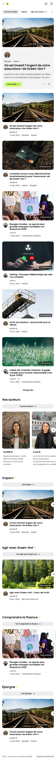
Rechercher (46, 3)
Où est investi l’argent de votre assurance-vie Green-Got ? (27, 67)
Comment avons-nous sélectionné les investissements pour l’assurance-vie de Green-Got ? (30, 176)
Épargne (7, 61)
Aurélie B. (14, 132)
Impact (24, 12)
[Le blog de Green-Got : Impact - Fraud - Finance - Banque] (7, 3)
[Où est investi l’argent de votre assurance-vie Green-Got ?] (28, 32)
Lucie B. (13, 233)
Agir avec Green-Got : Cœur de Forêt (29, 592)
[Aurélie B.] (7, 55)
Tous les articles (10, 12)
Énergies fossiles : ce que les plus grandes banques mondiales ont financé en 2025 (27, 227)
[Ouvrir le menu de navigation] (3, 3)
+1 (19, 379)
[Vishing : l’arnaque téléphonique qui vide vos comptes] (28, 256)
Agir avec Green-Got (39, 12)
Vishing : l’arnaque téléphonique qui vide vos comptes (31, 275)
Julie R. (13, 281)
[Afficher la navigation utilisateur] (51, 3)
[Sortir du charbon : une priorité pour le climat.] (28, 303)
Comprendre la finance (31, 236)
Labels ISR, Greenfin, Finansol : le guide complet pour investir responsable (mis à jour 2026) (31, 372)
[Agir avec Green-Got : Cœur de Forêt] (28, 574)
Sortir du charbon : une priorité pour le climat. (30, 323)
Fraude (25, 284)
